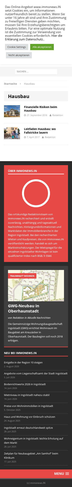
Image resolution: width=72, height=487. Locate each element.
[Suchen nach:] (36, 71)
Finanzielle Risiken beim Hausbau (40, 108)
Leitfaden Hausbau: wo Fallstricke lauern (40, 130)
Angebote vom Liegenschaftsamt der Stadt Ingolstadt (36, 373)
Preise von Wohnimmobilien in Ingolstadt (28, 406)
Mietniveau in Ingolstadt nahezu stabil (26, 395)
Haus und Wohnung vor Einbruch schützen (29, 417)
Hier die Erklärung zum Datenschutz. (33, 37)
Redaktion (57, 115)
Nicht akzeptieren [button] (18, 55)
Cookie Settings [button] (16, 47)
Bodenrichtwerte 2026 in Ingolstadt (25, 384)
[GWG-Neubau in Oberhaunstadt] (36, 299)
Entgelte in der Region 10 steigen (23, 362)
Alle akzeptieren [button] (42, 47)
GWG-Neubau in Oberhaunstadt (23, 308)
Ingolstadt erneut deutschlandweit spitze (28, 427)
